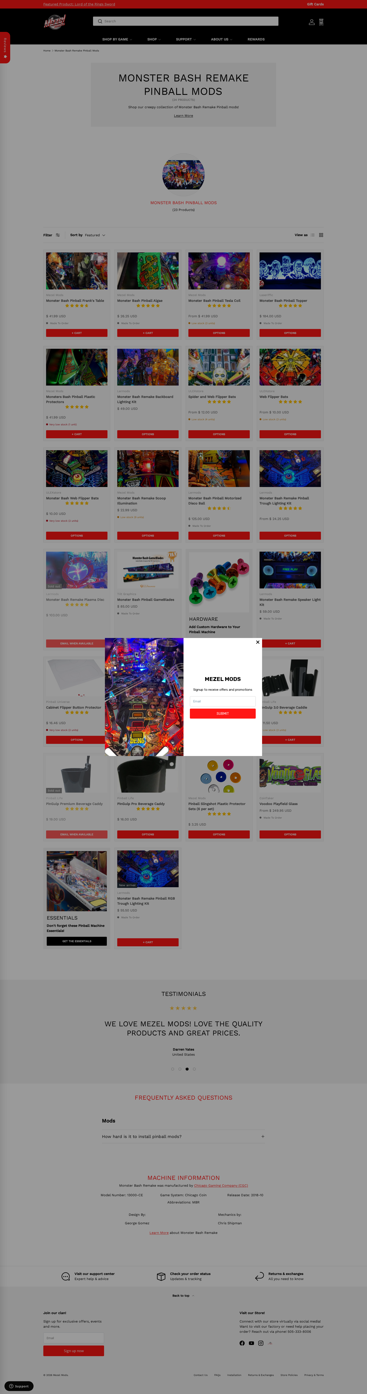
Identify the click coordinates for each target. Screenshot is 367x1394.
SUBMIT (223, 714)
